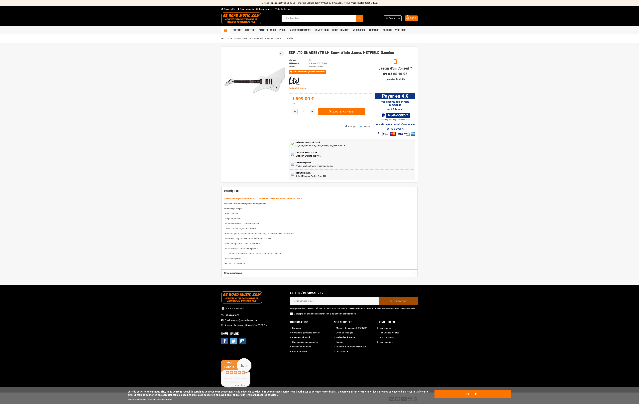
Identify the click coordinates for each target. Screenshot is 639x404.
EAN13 (292, 66)
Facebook (224, 341)
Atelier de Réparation (345, 337)
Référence (294, 63)
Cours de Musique (344, 332)
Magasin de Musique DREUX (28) (351, 328)
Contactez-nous (284, 9)
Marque (292, 60)
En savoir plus (265, 9)
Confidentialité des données (305, 342)
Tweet (367, 126)
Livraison (296, 328)
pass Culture (342, 351)
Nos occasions (387, 337)
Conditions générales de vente (306, 332)
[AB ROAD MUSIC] (241, 18)
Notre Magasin (245, 9)
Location (340, 342)
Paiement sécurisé (301, 337)
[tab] (319, 191)
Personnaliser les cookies (160, 399)
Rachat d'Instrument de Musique (351, 346)
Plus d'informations (137, 399)
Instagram (242, 341)
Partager (352, 126)
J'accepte (472, 394)
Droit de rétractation (301, 346)
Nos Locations (386, 342)
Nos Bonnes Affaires (389, 332)
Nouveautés (228, 9)
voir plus (240, 385)
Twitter (233, 341)
